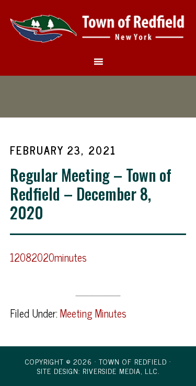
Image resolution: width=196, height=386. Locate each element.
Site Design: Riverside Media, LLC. (98, 371)
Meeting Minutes (93, 313)
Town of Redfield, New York (98, 28)
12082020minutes (48, 257)
